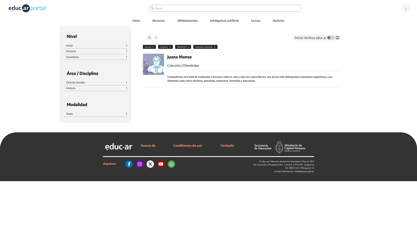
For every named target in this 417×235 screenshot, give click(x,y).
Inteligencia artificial (224, 20)
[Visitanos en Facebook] (129, 164)
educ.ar (265, 161)
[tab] (149, 37)
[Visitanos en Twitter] (150, 164)
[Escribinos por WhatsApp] (171, 164)
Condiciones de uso (187, 145)
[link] (406, 8)
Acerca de (148, 145)
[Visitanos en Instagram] (139, 164)
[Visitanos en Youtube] (161, 164)
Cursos (255, 20)
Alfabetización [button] (187, 20)
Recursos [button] (158, 20)
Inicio (136, 20)
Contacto (227, 145)
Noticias (278, 20)
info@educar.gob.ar (304, 171)
